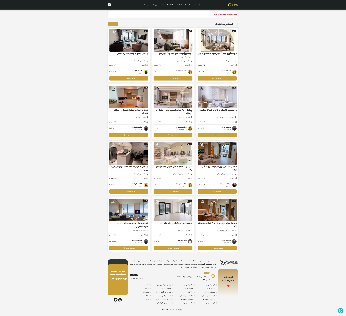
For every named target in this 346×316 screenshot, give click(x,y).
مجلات (162, 5)
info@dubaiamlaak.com (137, 278)
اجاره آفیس (190, 292)
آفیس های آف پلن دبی (164, 296)
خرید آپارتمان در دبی (209, 285)
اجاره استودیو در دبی (187, 303)
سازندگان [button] (171, 5)
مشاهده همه (113, 24)
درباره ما (155, 5)
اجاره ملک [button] (189, 5)
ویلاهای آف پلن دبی (165, 288)
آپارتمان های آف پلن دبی (164, 285)
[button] (118, 262)
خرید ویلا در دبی (210, 288)
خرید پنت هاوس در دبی (208, 296)
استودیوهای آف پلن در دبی (163, 292)
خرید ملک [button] (199, 5)
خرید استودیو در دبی (209, 303)
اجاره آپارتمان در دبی (187, 285)
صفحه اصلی (145, 285)
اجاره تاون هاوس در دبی (186, 299)
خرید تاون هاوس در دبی (208, 299)
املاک (147, 296)
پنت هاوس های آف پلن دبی (163, 299)
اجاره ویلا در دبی (188, 288)
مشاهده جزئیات (218, 78)
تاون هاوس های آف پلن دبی (163, 303)
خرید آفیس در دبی (210, 292)
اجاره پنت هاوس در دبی (186, 296)
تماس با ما (147, 5)
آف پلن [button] (180, 5)
